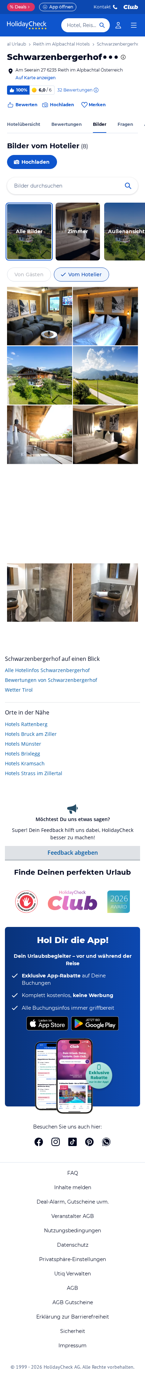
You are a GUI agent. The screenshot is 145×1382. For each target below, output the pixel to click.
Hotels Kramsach (25, 763)
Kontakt (102, 6)
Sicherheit (72, 1331)
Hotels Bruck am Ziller (31, 734)
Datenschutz (72, 1245)
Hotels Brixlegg (22, 753)
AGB (72, 1288)
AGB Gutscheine (72, 1302)
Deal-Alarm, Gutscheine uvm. (73, 1202)
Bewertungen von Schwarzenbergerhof (51, 680)
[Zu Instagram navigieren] (55, 1141)
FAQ (72, 1173)
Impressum (72, 1345)
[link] (118, 25)
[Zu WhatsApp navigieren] (106, 1141)
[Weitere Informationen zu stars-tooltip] (122, 57)
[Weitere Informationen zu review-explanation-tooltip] (96, 90)
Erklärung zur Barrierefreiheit (72, 1317)
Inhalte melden (72, 1187)
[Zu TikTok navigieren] (72, 1141)
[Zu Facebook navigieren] (38, 1141)
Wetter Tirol (19, 689)
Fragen (125, 124)
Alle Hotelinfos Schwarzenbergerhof (47, 670)
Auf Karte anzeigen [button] (35, 77)
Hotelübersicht (23, 124)
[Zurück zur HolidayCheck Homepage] (26, 25)
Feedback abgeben (73, 852)
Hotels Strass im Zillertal (33, 773)
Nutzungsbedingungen (72, 1230)
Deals (18, 6)
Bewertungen (66, 124)
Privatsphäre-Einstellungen (72, 1259)
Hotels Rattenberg (26, 724)
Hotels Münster (23, 743)
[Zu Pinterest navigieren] (89, 1141)
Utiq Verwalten (72, 1274)
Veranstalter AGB (72, 1216)
